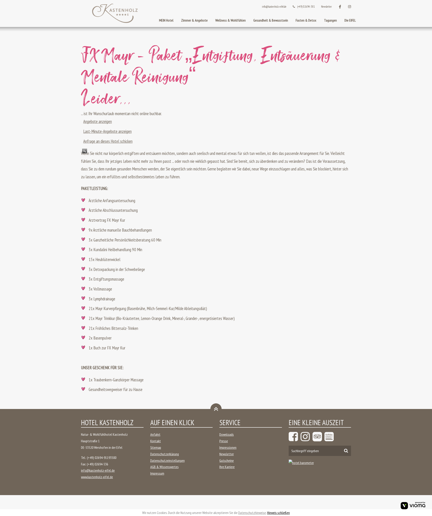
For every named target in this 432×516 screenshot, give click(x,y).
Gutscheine (226, 460)
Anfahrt (155, 434)
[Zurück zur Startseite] (114, 13)
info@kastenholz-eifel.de (274, 7)
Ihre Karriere (227, 467)
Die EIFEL (350, 20)
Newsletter (326, 7)
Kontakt (155, 441)
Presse (223, 441)
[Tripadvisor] (318, 436)
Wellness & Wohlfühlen (230, 20)
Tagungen (330, 20)
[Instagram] (306, 436)
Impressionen (227, 447)
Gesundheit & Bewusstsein (270, 20)
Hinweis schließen (278, 512)
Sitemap (155, 447)
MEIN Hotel (166, 20)
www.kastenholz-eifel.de (97, 477)
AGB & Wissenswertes (164, 467)
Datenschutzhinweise (252, 512)
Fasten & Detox (306, 20)
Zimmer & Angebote (194, 20)
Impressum (157, 473)
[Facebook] (294, 436)
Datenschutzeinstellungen (167, 460)
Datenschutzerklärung (164, 454)
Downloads (226, 434)
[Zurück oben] (216, 409)
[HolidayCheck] (329, 436)
